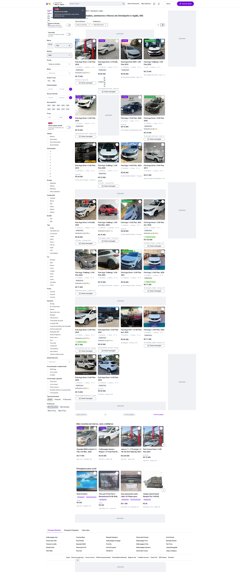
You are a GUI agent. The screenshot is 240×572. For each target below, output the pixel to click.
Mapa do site (132, 557)
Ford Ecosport (111, 547)
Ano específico (51, 102)
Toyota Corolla (51, 544)
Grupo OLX (154, 557)
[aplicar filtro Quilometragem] (70, 89)
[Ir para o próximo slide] (163, 445)
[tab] (54, 530)
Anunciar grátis (187, 3)
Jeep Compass (171, 551)
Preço (49, 113)
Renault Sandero (112, 537)
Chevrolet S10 (81, 547)
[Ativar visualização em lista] (158, 25)
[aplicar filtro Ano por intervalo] (70, 97)
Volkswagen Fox (142, 541)
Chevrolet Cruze (142, 551)
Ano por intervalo (52, 93)
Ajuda (68, 557)
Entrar (168, 3)
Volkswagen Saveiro (143, 547)
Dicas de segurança (77, 557)
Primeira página (159, 414)
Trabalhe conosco (143, 557)
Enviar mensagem (87, 83)
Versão (49, 60)
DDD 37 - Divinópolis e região (94, 11)
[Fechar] (82, 10)
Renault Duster (171, 541)
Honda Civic (50, 547)
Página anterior (81, 414)
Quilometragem (52, 85)
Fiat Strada (80, 541)
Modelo (49, 51)
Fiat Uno (79, 551)
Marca (49, 40)
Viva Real (171, 557)
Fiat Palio (49, 551)
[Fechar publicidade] (77, 560)
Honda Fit (109, 551)
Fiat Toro (169, 544)
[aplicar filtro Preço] (70, 117)
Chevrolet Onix (51, 541)
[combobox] (97, 3)
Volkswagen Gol (51, 537)
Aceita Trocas (51, 77)
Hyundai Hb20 (81, 544)
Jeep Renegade (171, 547)
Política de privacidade (103, 557)
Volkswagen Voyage (113, 541)
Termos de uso (90, 557)
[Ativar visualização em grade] (162, 25)
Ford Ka (108, 544)
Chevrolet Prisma (142, 537)
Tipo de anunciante (53, 396)
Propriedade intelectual (119, 557)
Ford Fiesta (170, 537)
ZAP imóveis (163, 557)
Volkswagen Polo (142, 544)
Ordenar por (51, 404)
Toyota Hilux (80, 537)
